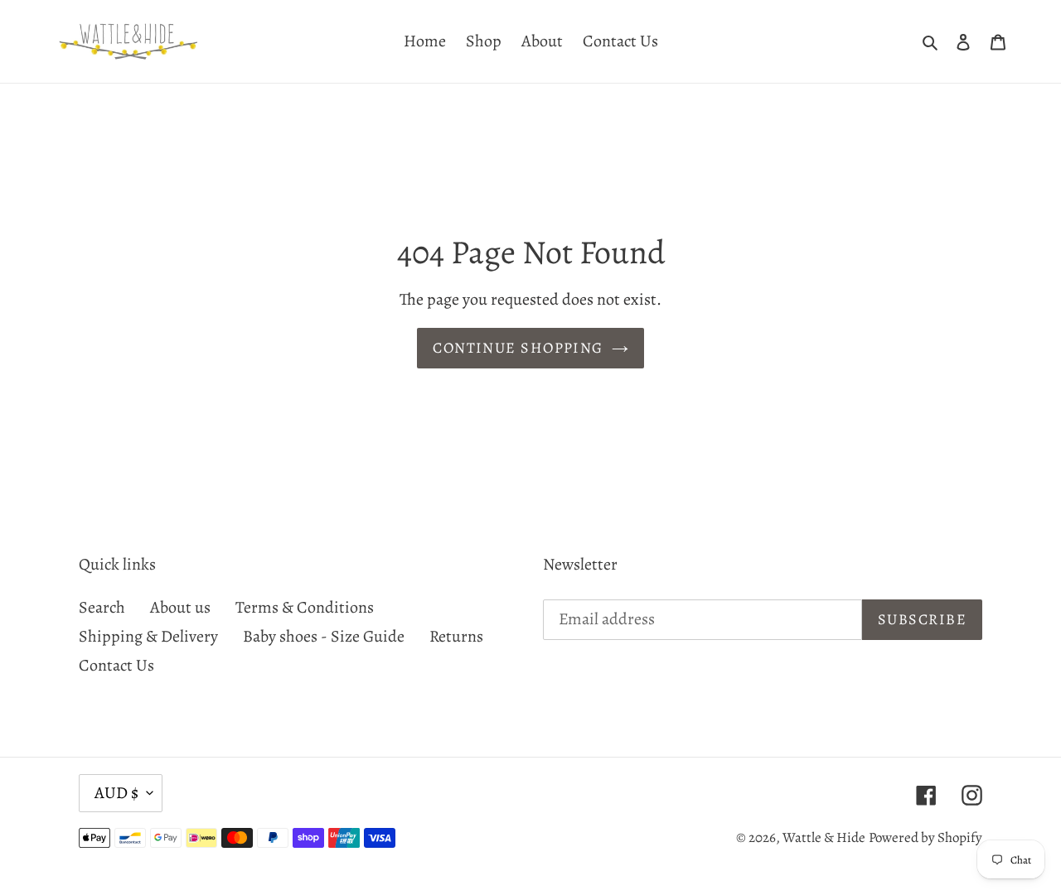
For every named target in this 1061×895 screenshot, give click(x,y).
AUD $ (116, 793)
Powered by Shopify (925, 837)
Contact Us (116, 665)
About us (180, 607)
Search (102, 607)
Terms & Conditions (304, 607)
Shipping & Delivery (148, 636)
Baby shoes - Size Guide (324, 636)
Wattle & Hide (823, 837)
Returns (456, 636)
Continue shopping (518, 348)
